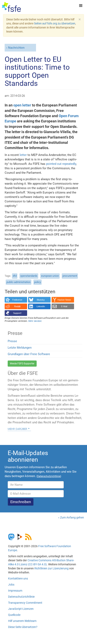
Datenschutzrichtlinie (21, 596)
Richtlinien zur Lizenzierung (51, 568)
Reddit (17, 306)
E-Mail (64, 306)
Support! (17, 313)
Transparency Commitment (25, 602)
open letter (22, 105)
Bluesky (41, 300)
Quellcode (14, 614)
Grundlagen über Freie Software (29, 354)
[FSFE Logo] (11, 7)
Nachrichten (16, 47)
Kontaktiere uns (18, 578)
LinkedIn (41, 306)
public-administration (18, 282)
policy (37, 282)
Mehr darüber (17, 428)
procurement (70, 275)
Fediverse (17, 300)
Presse (12, 341)
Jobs (11, 584)
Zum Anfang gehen (72, 517)
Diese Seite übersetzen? (22, 627)
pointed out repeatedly (61, 164)
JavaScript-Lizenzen (21, 608)
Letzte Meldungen (20, 347)
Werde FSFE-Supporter (22, 363)
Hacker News (64, 300)
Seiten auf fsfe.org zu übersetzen (54, 23)
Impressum (15, 590)
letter (23, 155)
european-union (50, 275)
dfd (15, 275)
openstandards (28, 275)
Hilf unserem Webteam (22, 620)
